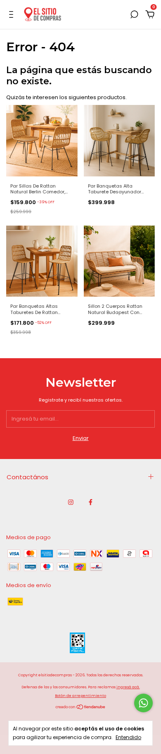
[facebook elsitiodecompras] (91, 502)
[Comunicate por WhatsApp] (143, 703)
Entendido (128, 737)
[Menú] (12, 15)
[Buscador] (134, 15)
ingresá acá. (128, 687)
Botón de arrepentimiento (80, 695)
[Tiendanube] (81, 708)
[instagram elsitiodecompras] (71, 502)
